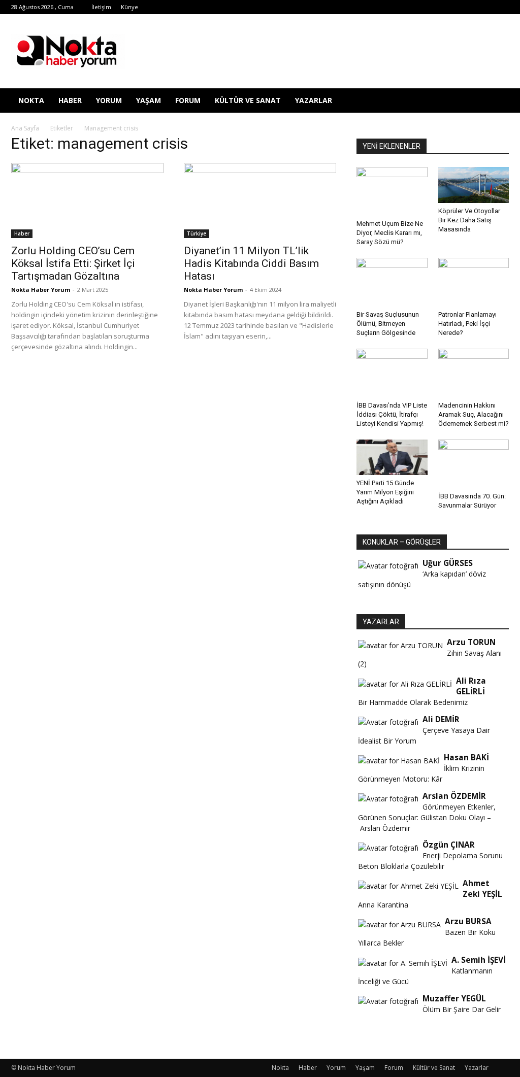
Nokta (31, 100)
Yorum (109, 100)
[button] (496, 101)
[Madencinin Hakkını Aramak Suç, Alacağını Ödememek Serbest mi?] (473, 373)
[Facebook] (367, 7)
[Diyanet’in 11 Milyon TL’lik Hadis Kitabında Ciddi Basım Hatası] (260, 200)
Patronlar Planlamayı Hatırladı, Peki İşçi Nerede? (467, 323)
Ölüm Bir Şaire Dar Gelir (461, 1009)
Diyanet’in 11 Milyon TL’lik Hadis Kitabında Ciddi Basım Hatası (251, 263)
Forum (188, 100)
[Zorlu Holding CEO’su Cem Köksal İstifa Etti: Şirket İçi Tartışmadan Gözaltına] (87, 200)
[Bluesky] (484, 7)
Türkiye (196, 233)
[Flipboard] (384, 7)
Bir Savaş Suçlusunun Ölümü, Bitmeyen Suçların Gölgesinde (387, 323)
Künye (129, 7)
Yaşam (148, 100)
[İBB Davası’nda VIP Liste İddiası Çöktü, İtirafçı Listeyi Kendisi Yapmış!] (392, 373)
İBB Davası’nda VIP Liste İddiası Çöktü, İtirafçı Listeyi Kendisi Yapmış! (391, 414)
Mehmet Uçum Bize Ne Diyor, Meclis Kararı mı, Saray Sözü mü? (389, 233)
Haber (70, 100)
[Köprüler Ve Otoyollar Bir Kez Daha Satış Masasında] (473, 185)
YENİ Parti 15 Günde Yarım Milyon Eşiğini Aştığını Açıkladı (385, 492)
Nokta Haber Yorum (40, 289)
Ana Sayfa (25, 128)
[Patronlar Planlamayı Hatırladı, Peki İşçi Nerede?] (473, 282)
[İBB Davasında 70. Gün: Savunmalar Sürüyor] (473, 464)
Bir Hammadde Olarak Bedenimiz (413, 702)
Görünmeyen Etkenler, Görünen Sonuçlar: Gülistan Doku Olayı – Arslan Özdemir (427, 817)
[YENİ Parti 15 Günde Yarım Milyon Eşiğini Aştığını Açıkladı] (392, 457)
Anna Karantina (383, 905)
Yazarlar (313, 100)
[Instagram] (400, 7)
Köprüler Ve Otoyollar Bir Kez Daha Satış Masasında (469, 220)
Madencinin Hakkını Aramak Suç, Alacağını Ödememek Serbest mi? (473, 414)
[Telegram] (417, 7)
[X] (434, 7)
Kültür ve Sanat (248, 100)
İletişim (101, 7)
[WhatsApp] (451, 7)
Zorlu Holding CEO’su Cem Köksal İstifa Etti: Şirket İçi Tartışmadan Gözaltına (73, 263)
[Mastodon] (501, 7)
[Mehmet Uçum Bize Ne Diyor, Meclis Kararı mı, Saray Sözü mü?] (392, 191)
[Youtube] (467, 7)
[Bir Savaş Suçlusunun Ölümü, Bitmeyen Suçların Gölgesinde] (392, 282)
